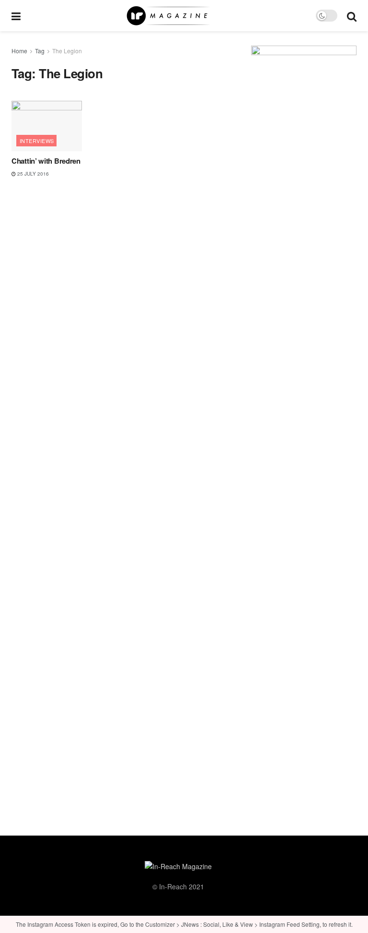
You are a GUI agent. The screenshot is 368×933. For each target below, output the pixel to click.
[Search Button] (351, 15)
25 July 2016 (32, 173)
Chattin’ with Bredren (46, 161)
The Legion (67, 51)
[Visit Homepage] (168, 15)
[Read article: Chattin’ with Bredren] (47, 126)
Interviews (37, 140)
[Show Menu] (16, 15)
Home (19, 51)
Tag (40, 51)
